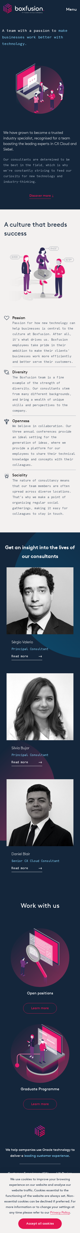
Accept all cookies (40, 1223)
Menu (71, 9)
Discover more (40, 196)
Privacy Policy (60, 1212)
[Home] (23, 8)
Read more (19, 656)
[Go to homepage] (40, 1131)
